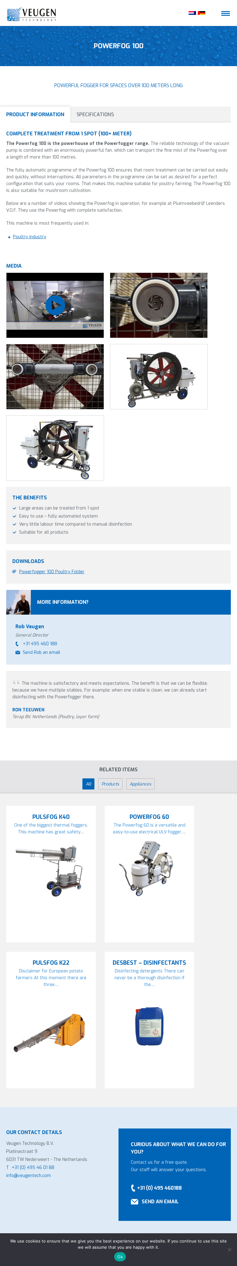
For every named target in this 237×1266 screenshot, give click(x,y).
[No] (229, 1250)
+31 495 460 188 (40, 644)
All (88, 784)
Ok (120, 1256)
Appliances (140, 784)
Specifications (95, 114)
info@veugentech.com (28, 1176)
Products (110, 784)
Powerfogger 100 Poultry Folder (52, 572)
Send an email (160, 1201)
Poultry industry (29, 237)
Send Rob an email (41, 652)
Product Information (35, 114)
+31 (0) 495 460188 (159, 1188)
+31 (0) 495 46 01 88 (33, 1168)
